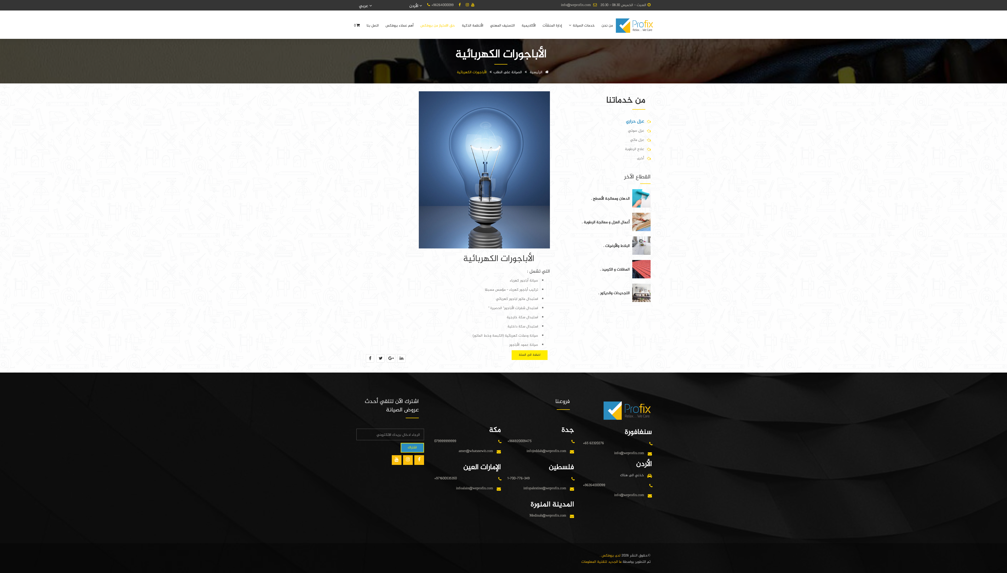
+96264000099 (442, 5)
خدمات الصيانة (583, 26)
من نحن (607, 26)
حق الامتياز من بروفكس (437, 26)
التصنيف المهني (502, 26)
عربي (364, 6)
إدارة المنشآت (552, 26)
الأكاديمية (529, 26)
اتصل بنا (373, 26)
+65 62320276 (593, 443)
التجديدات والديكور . (614, 293)
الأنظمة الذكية (472, 26)
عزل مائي (637, 140)
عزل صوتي (636, 131)
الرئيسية (536, 72)
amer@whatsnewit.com (476, 451)
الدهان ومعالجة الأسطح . (610, 199)
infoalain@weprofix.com (474, 488)
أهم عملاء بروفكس (399, 26)
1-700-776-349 (518, 478)
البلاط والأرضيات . (616, 246)
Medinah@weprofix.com (547, 516)
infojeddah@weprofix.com (546, 451)
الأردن (414, 6)
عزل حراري (635, 121)
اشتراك (412, 447)
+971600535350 (445, 478)
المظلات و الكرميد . (615, 270)
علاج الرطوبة (634, 149)
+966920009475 (519, 441)
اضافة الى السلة (529, 355)
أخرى (640, 158)
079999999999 (445, 441)
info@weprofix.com (576, 5)
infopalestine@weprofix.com (544, 488)
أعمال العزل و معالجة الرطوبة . (606, 222)
